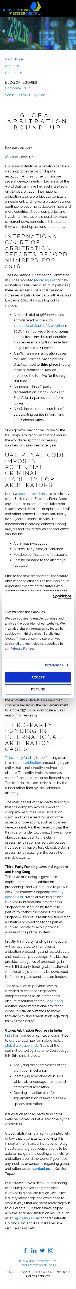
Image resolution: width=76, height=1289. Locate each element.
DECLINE (38, 689)
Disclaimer (26, 1261)
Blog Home (14, 59)
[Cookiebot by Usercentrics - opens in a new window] (53, 597)
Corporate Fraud (18, 88)
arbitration (33, 763)
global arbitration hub (21, 1046)
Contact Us (14, 73)
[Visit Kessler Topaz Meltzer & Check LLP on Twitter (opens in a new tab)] (42, 1250)
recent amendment (33, 494)
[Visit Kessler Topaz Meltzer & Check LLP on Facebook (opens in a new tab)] (25, 1250)
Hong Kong (54, 1001)
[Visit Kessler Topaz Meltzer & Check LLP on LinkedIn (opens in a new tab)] (34, 1250)
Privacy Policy (22, 648)
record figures (45, 280)
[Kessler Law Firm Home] (22, 8)
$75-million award (26, 1218)
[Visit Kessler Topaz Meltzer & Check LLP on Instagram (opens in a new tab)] (50, 1250)
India (8, 1035)
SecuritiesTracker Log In (39, 1265)
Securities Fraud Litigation (25, 95)
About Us (12, 66)
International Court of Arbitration (39, 326)
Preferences (54, 665)
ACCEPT (38, 677)
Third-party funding (20, 758)
